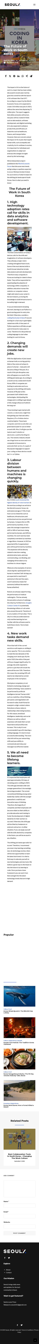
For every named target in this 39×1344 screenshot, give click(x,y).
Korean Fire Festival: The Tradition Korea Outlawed (19, 1043)
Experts (24, 60)
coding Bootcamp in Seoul (16, 318)
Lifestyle (19, 1040)
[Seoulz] (12, 5)
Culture (6, 1009)
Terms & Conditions (27, 1330)
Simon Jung (13, 62)
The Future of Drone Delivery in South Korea (22, 1155)
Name (6, 1201)
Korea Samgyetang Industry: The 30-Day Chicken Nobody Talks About (19, 1074)
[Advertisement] (19, 910)
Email (6, 1212)
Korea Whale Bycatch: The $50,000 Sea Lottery (18, 1012)
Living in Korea (12, 1040)
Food (10, 1009)
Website (7, 1222)
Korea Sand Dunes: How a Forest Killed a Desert (19, 1106)
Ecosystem (7, 1103)
